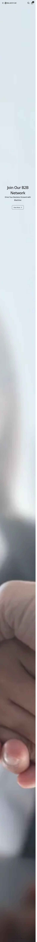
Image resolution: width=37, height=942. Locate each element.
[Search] (28, 3)
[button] (3, 3)
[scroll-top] (32, 939)
